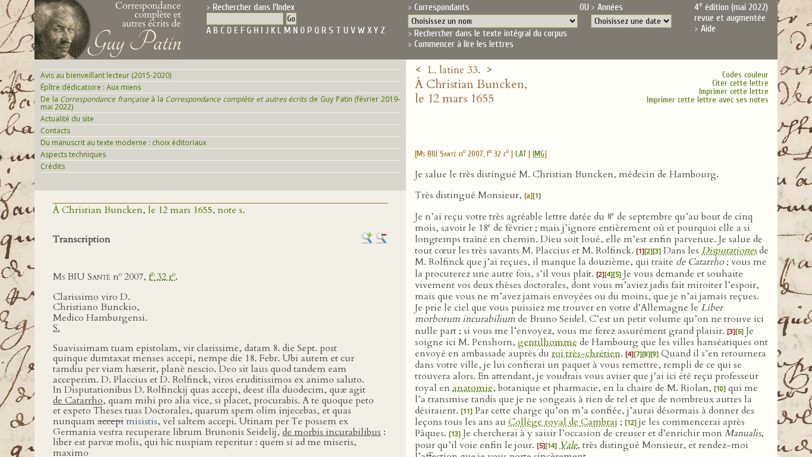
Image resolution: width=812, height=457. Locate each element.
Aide (708, 28)
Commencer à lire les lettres (464, 44)
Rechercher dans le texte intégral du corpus (490, 33)
